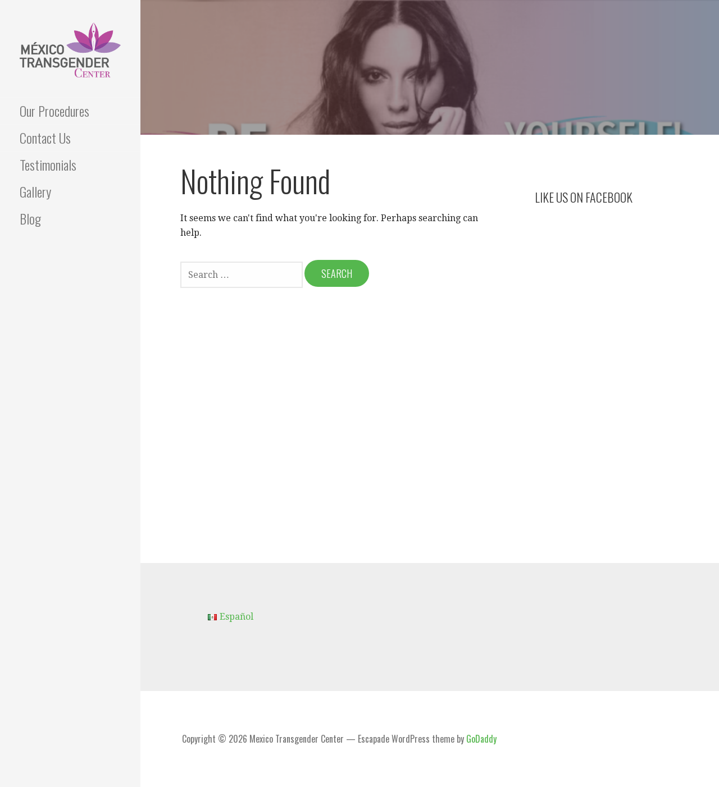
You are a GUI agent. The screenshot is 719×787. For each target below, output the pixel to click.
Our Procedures (54, 110)
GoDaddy (481, 738)
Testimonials (48, 164)
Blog (30, 218)
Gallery (35, 191)
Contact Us (45, 137)
